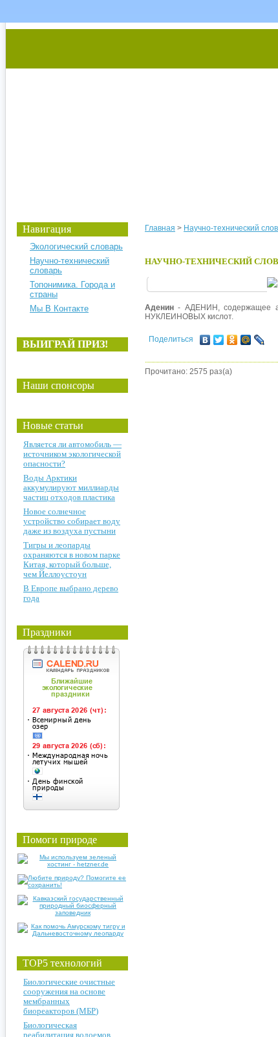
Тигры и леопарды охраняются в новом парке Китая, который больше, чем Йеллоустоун (71, 559)
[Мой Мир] (246, 339)
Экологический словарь (76, 246)
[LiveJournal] (259, 339)
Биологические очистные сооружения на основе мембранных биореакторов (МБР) (69, 996)
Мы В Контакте (59, 308)
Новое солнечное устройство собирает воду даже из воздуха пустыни (71, 521)
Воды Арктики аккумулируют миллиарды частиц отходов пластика (71, 487)
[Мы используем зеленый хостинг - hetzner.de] (72, 864)
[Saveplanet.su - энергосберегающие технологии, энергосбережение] (127, 111)
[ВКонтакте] (205, 339)
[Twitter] (219, 339)
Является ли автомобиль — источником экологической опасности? (72, 453)
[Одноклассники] (232, 339)
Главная (160, 228)
